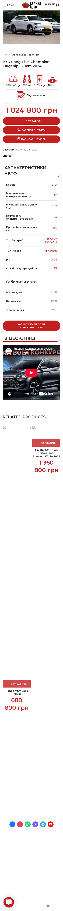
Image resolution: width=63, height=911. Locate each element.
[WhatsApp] (21, 156)
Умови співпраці (13, 745)
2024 (54, 259)
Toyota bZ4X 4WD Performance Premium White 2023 (46, 453)
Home (6, 54)
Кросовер (50, 250)
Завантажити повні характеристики (31, 326)
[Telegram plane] (43, 824)
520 (54, 228)
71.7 (54, 206)
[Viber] (29, 156)
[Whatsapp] (27, 824)
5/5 (55, 268)
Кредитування (12, 751)
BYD (54, 184)
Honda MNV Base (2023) (16, 692)
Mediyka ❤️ (43, 906)
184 (54, 217)
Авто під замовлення (25, 54)
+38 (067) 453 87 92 (31, 802)
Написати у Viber (33, 139)
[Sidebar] (4, 277)
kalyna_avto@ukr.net (28, 792)
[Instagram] (20, 824)
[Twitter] (18, 156)
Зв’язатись (34, 121)
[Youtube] (50, 824)
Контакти (8, 757)
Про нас (8, 739)
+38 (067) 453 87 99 (31, 807)
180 (54, 194)
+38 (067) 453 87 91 (31, 797)
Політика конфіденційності (19, 763)
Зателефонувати (34, 130)
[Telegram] (25, 156)
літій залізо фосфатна (50, 240)
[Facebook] (14, 156)
